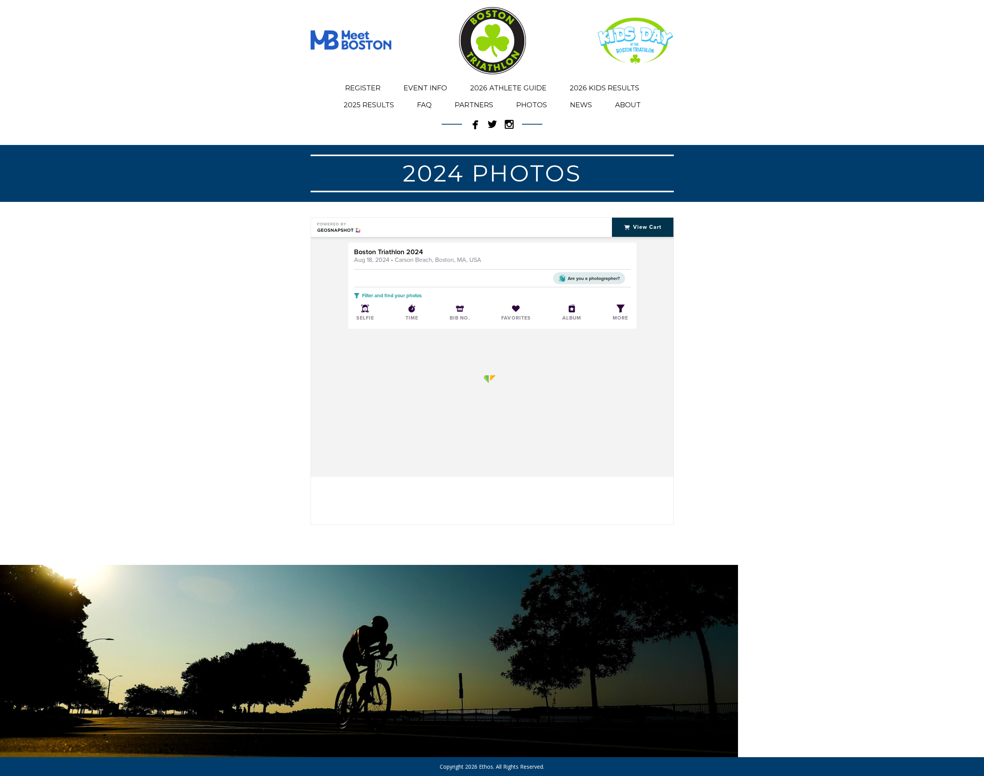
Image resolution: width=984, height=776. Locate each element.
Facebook (475, 122)
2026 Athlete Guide (508, 88)
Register (363, 88)
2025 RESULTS (369, 105)
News (581, 105)
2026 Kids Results (604, 88)
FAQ (424, 105)
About (628, 105)
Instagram (509, 122)
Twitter (492, 122)
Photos (531, 105)
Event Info (425, 88)
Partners (474, 105)
